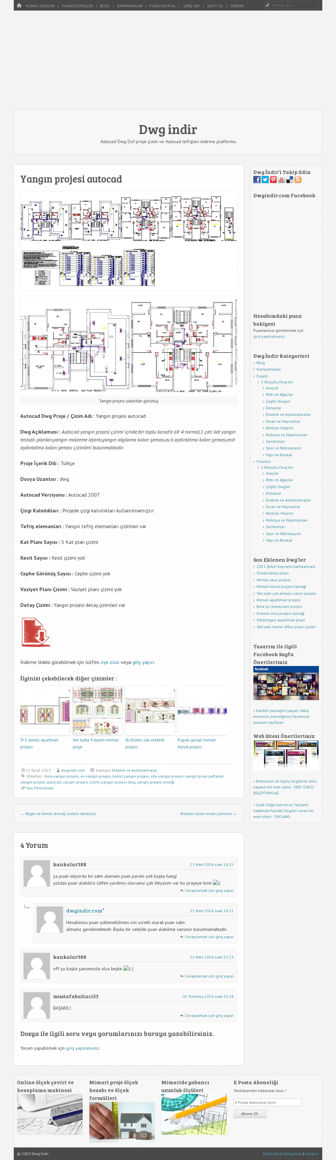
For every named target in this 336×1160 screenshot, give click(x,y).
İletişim (311, 1153)
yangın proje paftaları (204, 776)
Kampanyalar (129, 5)
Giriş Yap (191, 5)
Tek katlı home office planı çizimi (286, 626)
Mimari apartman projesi (279, 599)
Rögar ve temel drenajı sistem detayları (58, 813)
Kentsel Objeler (280, 427)
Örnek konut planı (273, 572)
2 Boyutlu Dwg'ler (277, 381)
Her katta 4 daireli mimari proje (96, 743)
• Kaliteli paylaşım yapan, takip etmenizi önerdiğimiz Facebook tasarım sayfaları (281, 716)
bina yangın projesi (62, 776)
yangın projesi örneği (155, 782)
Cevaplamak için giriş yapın (209, 890)
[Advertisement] (168, 60)
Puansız (264, 461)
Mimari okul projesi (274, 579)
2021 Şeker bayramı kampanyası (286, 566)
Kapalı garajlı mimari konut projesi (197, 743)
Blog (105, 5)
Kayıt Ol (215, 5)
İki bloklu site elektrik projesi (144, 743)
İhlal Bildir (274, 1153)
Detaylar (273, 407)
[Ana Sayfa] (19, 6)
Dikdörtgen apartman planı (281, 619)
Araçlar (272, 387)
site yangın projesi (167, 776)
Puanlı (262, 376)
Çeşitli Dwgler (278, 401)
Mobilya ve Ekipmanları (286, 434)
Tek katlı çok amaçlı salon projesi (286, 593)
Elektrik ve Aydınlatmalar (134, 770)
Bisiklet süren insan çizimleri (208, 813)
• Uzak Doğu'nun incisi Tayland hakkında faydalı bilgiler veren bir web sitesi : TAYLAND (283, 810)
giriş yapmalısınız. (269, 336)
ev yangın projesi (95, 776)
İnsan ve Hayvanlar (283, 421)
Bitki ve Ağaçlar (279, 394)
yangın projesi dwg (118, 782)
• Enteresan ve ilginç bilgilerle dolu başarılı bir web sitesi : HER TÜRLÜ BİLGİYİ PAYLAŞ (285, 787)
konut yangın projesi (131, 776)
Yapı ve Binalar (279, 454)
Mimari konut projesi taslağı (281, 586)
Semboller (275, 441)
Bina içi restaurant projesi (279, 606)
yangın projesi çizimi (81, 782)
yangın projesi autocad (40, 782)
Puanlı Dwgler (40, 5)
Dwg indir (168, 129)
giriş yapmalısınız (82, 1048)
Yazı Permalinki (39, 787)
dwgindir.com (73, 770)
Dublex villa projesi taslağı (280, 613)
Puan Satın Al (163, 5)
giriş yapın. (143, 662)
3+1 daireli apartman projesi (39, 743)
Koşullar (294, 1153)
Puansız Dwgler (77, 5)
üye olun (110, 662)
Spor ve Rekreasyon (283, 447)
